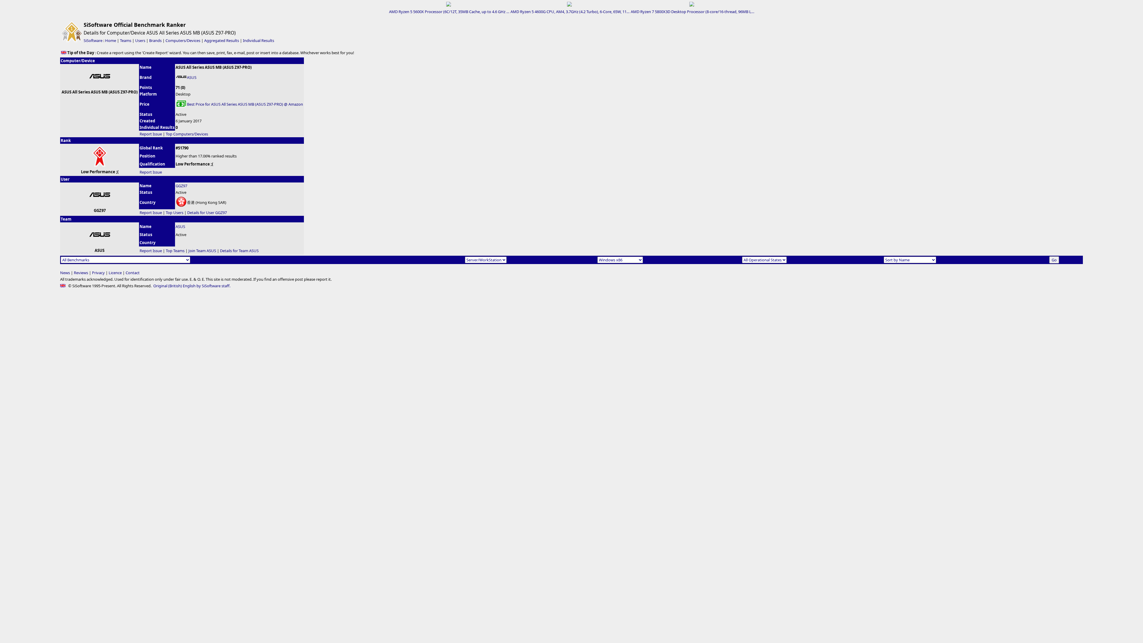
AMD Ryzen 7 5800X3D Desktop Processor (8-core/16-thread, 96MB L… (692, 11)
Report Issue (151, 134)
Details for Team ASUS (239, 250)
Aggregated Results (221, 40)
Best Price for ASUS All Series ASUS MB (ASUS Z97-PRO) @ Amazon (245, 104)
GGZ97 (181, 185)
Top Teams (175, 250)
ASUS (191, 77)
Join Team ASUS (202, 250)
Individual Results (258, 40)
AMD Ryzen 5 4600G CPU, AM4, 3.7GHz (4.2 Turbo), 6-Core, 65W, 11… (570, 11)
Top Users (174, 212)
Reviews (81, 272)
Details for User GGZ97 (207, 212)
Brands (155, 40)
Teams (125, 40)
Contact (133, 272)
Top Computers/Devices (187, 134)
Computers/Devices (182, 40)
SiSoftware (93, 40)
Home (110, 40)
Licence (115, 272)
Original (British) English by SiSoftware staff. (191, 285)
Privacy (98, 272)
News (65, 272)
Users (140, 40)
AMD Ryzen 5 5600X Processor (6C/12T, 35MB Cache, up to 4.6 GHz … (449, 11)
